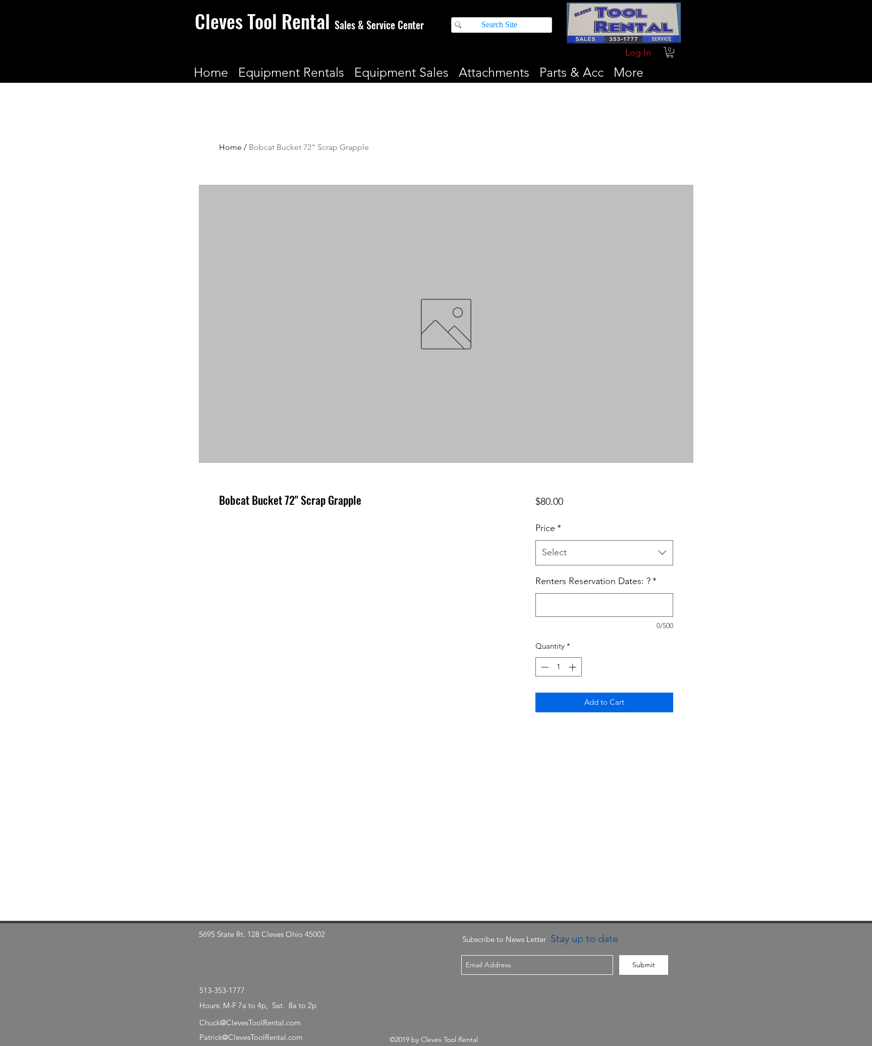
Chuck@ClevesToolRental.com (250, 1022)
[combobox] (604, 552)
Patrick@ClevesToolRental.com (251, 1037)
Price (548, 528)
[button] (670, 52)
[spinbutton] (558, 667)
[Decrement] (544, 667)
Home (230, 147)
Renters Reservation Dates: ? (596, 581)
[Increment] (573, 667)
